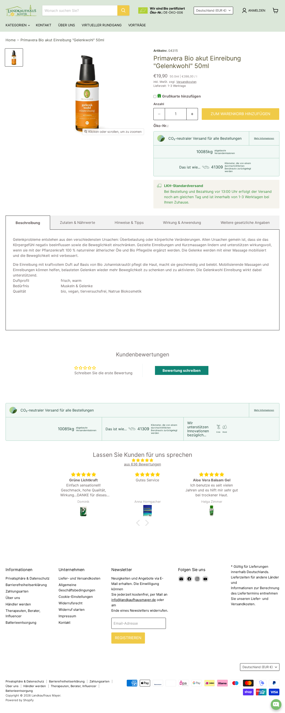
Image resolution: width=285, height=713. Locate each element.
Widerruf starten (72, 609)
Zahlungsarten (17, 591)
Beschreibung (28, 222)
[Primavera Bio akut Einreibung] (14, 57)
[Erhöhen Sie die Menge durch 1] (192, 114)
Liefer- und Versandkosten (79, 578)
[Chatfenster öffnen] (276, 704)
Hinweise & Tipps (129, 222)
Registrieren (128, 638)
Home (11, 40)
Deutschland (211, 10)
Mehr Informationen (264, 138)
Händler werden (18, 604)
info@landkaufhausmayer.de (133, 600)
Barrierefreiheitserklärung (26, 585)
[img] (142, 460)
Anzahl (158, 104)
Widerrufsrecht (70, 603)
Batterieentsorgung (21, 622)
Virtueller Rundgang (102, 25)
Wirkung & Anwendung (182, 222)
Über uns (66, 25)
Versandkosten (186, 81)
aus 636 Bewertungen (142, 464)
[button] (139, 523)
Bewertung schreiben (182, 370)
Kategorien (16, 25)
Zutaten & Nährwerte (77, 222)
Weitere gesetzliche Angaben (245, 222)
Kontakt (43, 25)
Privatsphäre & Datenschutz (27, 578)
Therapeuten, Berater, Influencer (73, 686)
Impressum (67, 616)
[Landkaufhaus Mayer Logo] (21, 10)
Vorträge (137, 25)
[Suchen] (123, 10)
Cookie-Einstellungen (76, 597)
